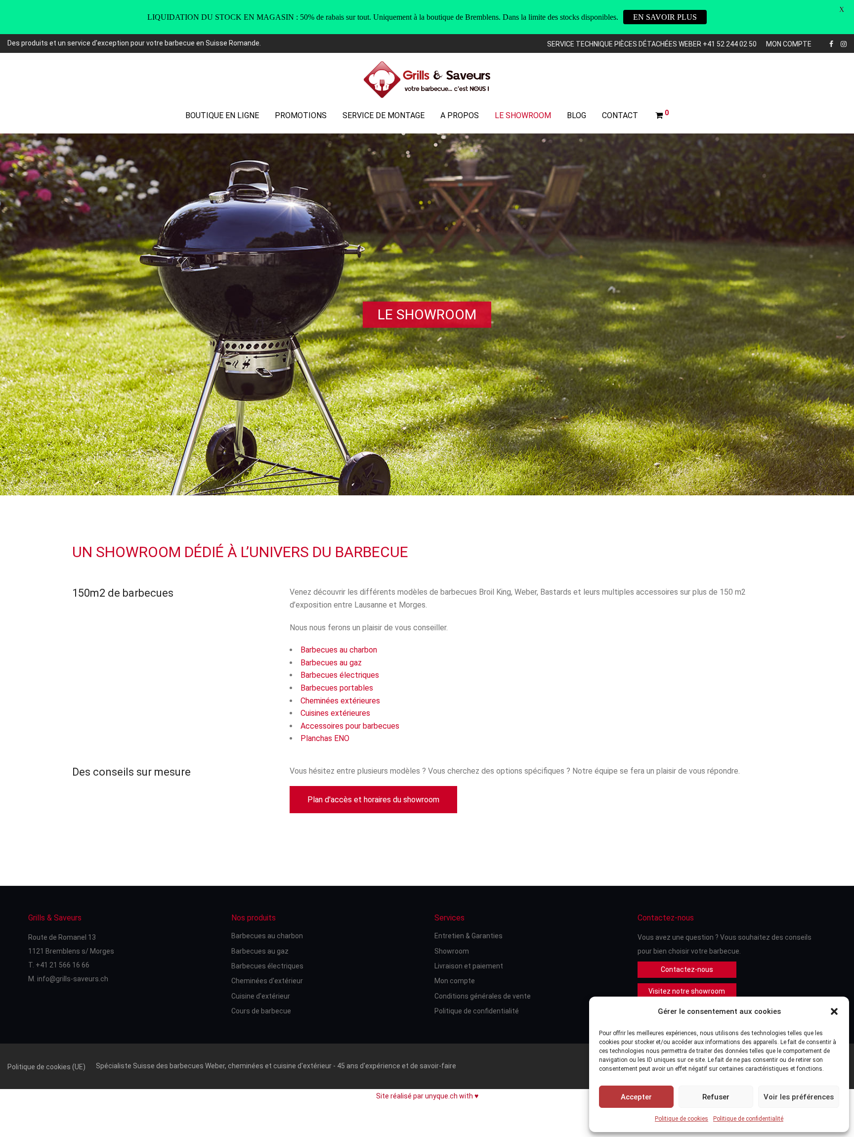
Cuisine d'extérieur (260, 996)
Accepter (636, 1097)
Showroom (451, 951)
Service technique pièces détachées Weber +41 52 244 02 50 (652, 44)
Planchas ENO (324, 738)
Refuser (715, 1097)
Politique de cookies (681, 1118)
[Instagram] (844, 43)
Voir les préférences (799, 1097)
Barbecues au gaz (331, 662)
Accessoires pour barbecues (349, 726)
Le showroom (523, 115)
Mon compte (788, 44)
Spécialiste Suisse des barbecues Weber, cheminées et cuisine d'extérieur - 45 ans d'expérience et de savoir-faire (276, 1066)
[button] (834, 1011)
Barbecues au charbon (338, 650)
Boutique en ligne (222, 115)
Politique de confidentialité (748, 1118)
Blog (576, 115)
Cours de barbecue (261, 1011)
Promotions (301, 115)
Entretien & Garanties (468, 936)
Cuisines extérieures (335, 713)
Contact (620, 115)
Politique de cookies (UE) (46, 1067)
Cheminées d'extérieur (267, 981)
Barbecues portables (336, 688)
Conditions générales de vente (482, 996)
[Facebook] (831, 43)
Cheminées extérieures (340, 700)
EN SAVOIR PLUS (665, 17)
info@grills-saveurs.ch (72, 979)
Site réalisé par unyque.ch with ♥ (427, 1096)
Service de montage (383, 115)
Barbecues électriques (339, 675)
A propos (459, 115)
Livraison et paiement (468, 966)
